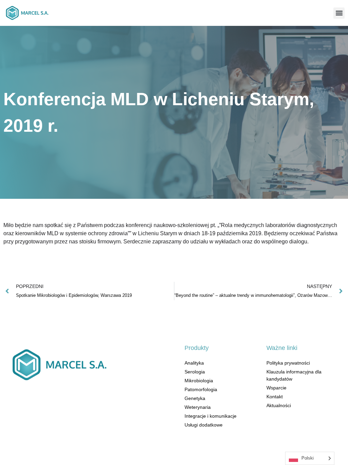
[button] (339, 13)
